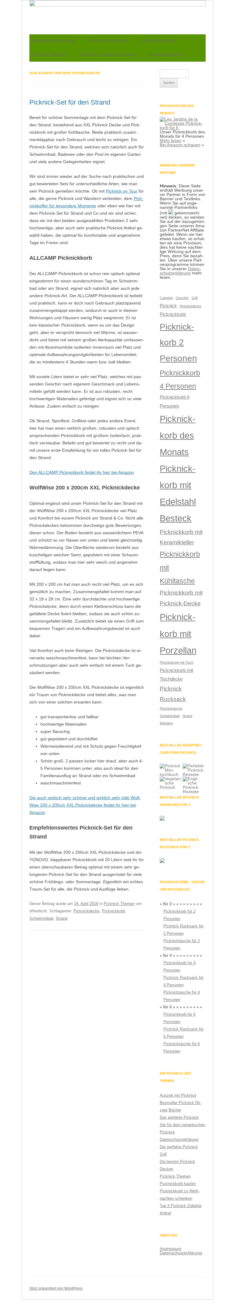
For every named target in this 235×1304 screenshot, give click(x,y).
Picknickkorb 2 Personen (178, 342)
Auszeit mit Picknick (178, 1095)
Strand (61, 918)
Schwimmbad (41, 918)
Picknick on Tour (121, 191)
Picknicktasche (171, 708)
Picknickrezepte (166, 55)
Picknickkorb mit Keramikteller (181, 537)
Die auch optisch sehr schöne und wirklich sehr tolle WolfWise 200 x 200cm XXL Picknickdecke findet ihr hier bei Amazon (85, 805)
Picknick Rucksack (108, 41)
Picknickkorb (113, 911)
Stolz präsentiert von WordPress (56, 1288)
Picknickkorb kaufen (53, 41)
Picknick (168, 305)
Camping (166, 298)
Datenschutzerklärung (180, 270)
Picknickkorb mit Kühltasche (180, 567)
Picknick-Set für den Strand (69, 102)
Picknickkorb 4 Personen (180, 379)
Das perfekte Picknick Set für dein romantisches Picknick (182, 1124)
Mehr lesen (170, 140)
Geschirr (182, 298)
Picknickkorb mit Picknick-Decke (181, 597)
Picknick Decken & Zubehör (107, 55)
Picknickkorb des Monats (178, 435)
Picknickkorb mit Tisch (176, 662)
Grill (194, 298)
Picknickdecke (86, 911)
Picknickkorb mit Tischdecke (176, 675)
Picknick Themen (48, 55)
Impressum (170, 1248)
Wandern (166, 723)
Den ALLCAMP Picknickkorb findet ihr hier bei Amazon (81, 472)
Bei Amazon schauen (180, 144)
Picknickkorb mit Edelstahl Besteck (178, 493)
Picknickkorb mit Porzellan (178, 633)
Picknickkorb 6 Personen (174, 401)
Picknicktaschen (158, 41)
